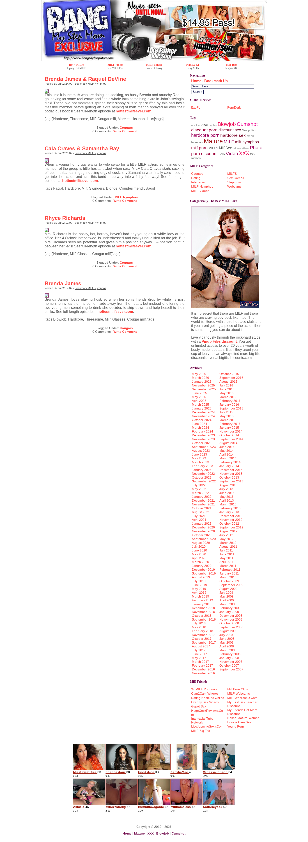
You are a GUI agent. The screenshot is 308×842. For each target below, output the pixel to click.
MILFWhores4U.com (242, 698)
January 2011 (229, 573)
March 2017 (200, 661)
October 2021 (201, 508)
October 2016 (229, 374)
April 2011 (226, 562)
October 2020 (201, 535)
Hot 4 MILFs (76, 64)
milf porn (199, 147)
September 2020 (204, 539)
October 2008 (229, 623)
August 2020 (201, 542)
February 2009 (230, 608)
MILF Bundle (154, 64)
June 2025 (199, 393)
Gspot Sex (198, 706)
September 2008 (231, 627)
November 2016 (203, 673)
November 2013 (230, 473)
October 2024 (201, 420)
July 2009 (226, 592)
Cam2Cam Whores (204, 693)
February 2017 (202, 665)
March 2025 (200, 404)
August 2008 (228, 631)
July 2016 (226, 385)
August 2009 (228, 589)
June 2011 (226, 554)
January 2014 (229, 466)
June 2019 (199, 585)
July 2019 (199, 581)
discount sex (229, 130)
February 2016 (230, 400)
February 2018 (202, 631)
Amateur (195, 125)
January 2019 (201, 604)
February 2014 (230, 462)
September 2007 (231, 669)
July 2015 (226, 412)
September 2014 (231, 439)
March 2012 (228, 542)
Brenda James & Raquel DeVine (85, 79)
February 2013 (230, 508)
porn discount (204, 153)
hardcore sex (233, 135)
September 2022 (204, 481)
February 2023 (202, 466)
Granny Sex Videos (205, 702)
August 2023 (201, 450)
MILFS (213, 148)
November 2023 (203, 439)
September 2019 (204, 573)
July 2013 (226, 489)
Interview (197, 142)
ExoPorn (197, 107)
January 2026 (201, 381)
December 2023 (203, 435)
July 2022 (199, 485)
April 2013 (226, 500)
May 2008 (226, 642)
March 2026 (200, 377)
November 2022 (203, 473)
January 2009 (229, 612)
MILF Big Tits (200, 731)
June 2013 (226, 493)
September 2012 (231, 527)
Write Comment (125, 131)
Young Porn (235, 726)
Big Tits (213, 125)
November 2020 (203, 531)
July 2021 (199, 516)
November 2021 (203, 504)
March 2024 (200, 427)
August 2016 (228, 381)
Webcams (234, 186)
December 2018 (203, 608)
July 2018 (199, 623)
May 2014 (226, 450)
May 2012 (226, 539)
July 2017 (199, 650)
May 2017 (199, 658)
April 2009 (226, 600)
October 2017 (201, 638)
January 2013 (229, 512)
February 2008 (230, 654)
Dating (195, 178)
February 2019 (202, 600)
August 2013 (228, 485)
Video (232, 153)
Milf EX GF (193, 64)
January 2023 (201, 470)
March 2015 (228, 420)
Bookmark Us (216, 81)
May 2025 (199, 397)
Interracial (198, 182)
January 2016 (229, 404)
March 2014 (228, 458)
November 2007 (230, 661)
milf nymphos (247, 142)
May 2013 (226, 496)
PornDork (234, 107)
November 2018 (203, 612)
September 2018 (204, 619)
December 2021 (203, 500)
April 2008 (226, 646)
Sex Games (235, 178)
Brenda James (63, 283)
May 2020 (199, 554)
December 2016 (203, 669)
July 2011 (226, 550)
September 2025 (204, 389)
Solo (221, 154)
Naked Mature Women (243, 718)
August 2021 (201, 512)
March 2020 (200, 562)
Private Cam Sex (239, 722)
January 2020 (201, 566)
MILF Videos (115, 64)
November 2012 (230, 519)
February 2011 (229, 569)
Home (196, 81)
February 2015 (230, 424)
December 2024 (203, 412)
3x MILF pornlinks (204, 689)
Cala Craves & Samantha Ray (82, 148)
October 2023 (201, 443)
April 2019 (199, 592)
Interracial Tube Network (202, 720)
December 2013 (230, 470)
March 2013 (228, 504)
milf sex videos (241, 148)
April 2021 (199, 519)
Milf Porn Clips (237, 689)
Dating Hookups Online (207, 698)
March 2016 (228, 397)
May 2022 (199, 489)
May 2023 (199, 458)
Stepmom (234, 182)
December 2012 (230, 516)
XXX (244, 153)
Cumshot (247, 124)
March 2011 (227, 566)
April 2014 (226, 454)
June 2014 (226, 447)
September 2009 (231, 585)
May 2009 (226, 596)
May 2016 (226, 393)
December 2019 (203, 569)
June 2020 (199, 550)
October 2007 (229, 665)
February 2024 (202, 431)
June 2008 (226, 638)
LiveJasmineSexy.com (207, 726)
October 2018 (201, 615)
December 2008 (230, 615)
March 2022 (200, 493)
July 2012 (226, 535)
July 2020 (199, 546)
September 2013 (231, 481)
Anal (204, 125)
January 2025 (201, 408)
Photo (256, 147)
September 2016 (231, 377)
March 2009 (228, 604)
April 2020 (199, 558)
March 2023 (200, 462)
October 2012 (229, 523)
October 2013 (229, 477)
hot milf (250, 136)
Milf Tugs (231, 64)
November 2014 (230, 431)
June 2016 (226, 389)
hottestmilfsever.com (133, 111)
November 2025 (203, 385)
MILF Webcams (238, 693)
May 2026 (199, 374)
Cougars (126, 127)
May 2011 (226, 558)
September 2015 (231, 408)
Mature (213, 141)
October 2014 (229, 435)
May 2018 (199, 627)
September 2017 (204, 642)
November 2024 (203, 416)
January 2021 (201, 523)
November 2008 (230, 619)
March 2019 (200, 596)
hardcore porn (205, 135)
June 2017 (199, 654)
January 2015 (229, 427)
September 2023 (204, 447)
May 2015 (226, 416)
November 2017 (203, 635)
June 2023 (199, 454)
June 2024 (199, 424)
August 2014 (228, 443)
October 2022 (201, 477)
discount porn (204, 129)
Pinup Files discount (219, 341)
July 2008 (226, 635)
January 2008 (229, 658)
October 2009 (229, 581)
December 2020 (203, 527)
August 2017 (201, 646)
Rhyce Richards (65, 218)
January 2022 (201, 496)
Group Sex (249, 130)
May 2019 (199, 589)
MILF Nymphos (126, 197)
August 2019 (201, 577)
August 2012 (228, 531)
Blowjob (227, 124)
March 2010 (228, 577)
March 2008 (228, 650)
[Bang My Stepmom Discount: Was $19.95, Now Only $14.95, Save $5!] (154, 59)
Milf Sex (225, 148)
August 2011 (228, 546)
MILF (229, 141)
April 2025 (199, 400)
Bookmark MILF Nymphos (90, 83)
